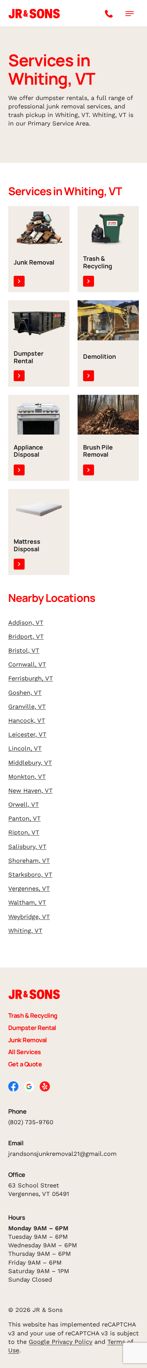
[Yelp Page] (45, 1085)
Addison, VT (25, 622)
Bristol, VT (23, 650)
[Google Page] (29, 1086)
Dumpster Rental (32, 1028)
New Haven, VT (30, 790)
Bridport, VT (26, 636)
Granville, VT (27, 706)
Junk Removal (27, 1040)
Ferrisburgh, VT (30, 678)
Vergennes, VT (29, 888)
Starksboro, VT (30, 874)
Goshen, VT (25, 692)
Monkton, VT (27, 776)
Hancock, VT (26, 720)
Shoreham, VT (29, 860)
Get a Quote (25, 1064)
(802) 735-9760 (30, 1122)
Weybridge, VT (29, 916)
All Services (24, 1052)
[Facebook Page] (13, 1085)
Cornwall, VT (27, 664)
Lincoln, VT (25, 748)
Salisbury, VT (27, 846)
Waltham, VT (27, 902)
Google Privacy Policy (60, 1341)
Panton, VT (24, 818)
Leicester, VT (27, 734)
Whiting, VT (25, 930)
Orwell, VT (23, 804)
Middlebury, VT (30, 762)
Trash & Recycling (32, 1015)
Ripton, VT (23, 832)
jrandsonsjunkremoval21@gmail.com (62, 1153)
